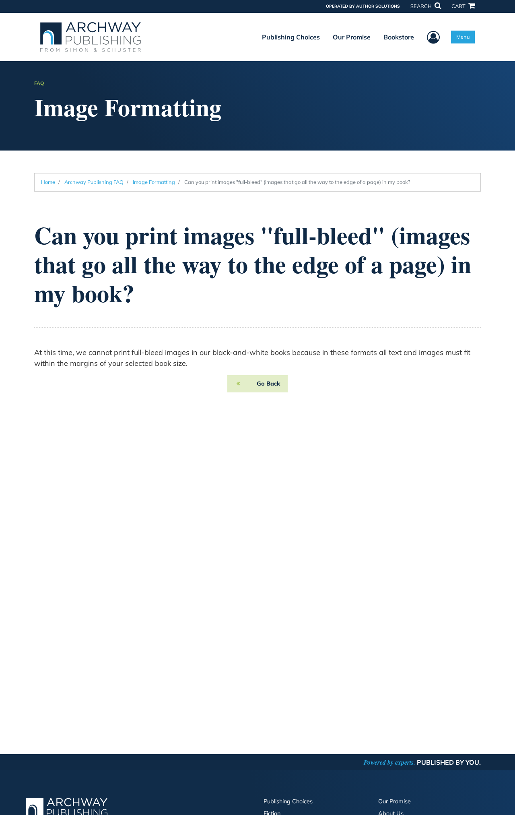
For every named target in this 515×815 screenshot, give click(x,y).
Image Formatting (154, 182)
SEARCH (421, 6)
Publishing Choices (291, 37)
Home (48, 182)
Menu (463, 36)
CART (459, 6)
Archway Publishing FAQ (94, 182)
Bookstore (398, 37)
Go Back (268, 383)
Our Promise (352, 37)
